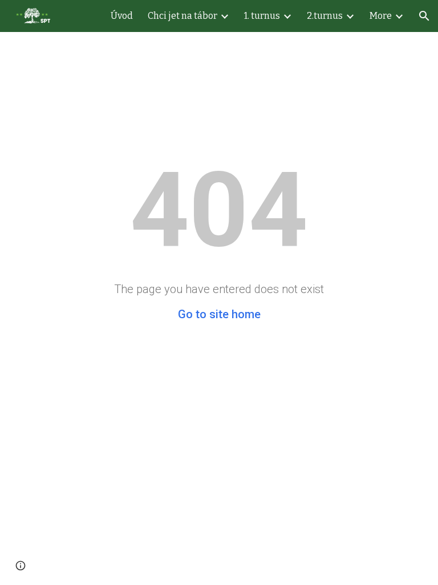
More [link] (381, 15)
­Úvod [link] (122, 15)
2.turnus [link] (325, 15)
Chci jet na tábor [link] (182, 15)
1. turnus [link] (262, 15)
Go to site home (219, 314)
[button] (424, 16)
